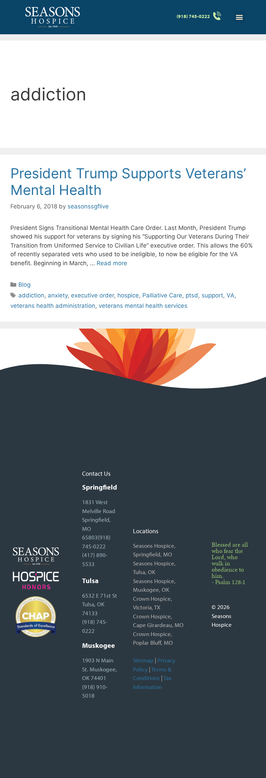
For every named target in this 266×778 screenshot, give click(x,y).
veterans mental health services (143, 305)
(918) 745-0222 (193, 16)
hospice (128, 295)
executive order (92, 295)
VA (230, 295)
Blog (24, 284)
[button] (239, 17)
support (212, 295)
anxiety (58, 295)
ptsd (192, 295)
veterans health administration (52, 305)
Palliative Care (162, 295)
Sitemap (143, 660)
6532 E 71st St (99, 595)
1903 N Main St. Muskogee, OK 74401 (99, 668)
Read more (112, 263)
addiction (31, 295)
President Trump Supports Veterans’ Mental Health (128, 181)
